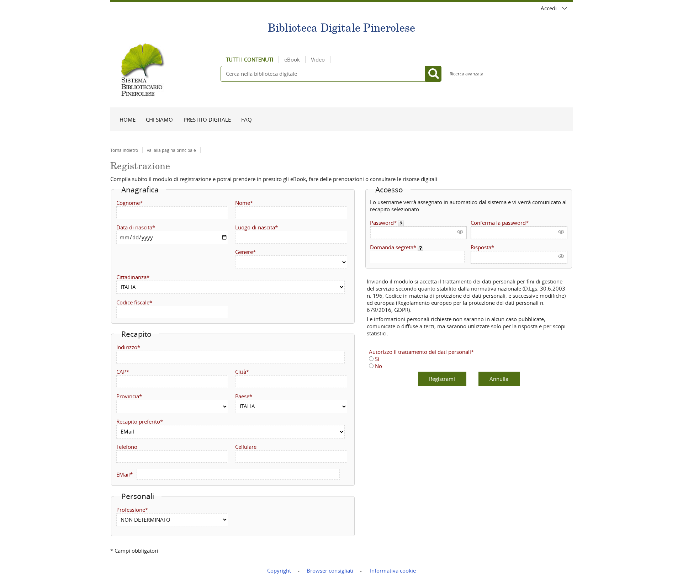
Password (382, 222)
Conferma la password (498, 222)
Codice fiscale (132, 302)
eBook (292, 59)
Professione (130, 509)
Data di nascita (134, 227)
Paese (242, 396)
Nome (242, 202)
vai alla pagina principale (171, 150)
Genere (244, 251)
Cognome (128, 202)
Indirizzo (126, 347)
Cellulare (245, 446)
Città (240, 371)
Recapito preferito (138, 421)
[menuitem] (127, 119)
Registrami (442, 378)
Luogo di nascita (255, 227)
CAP (121, 371)
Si (377, 358)
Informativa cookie (393, 570)
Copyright (279, 570)
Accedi (549, 8)
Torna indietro (124, 150)
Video (318, 59)
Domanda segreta (391, 247)
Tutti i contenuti (249, 59)
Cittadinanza (131, 277)
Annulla (498, 378)
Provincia (127, 396)
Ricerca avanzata (466, 73)
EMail (123, 474)
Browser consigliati (330, 570)
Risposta (481, 247)
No (378, 366)
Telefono (126, 446)
